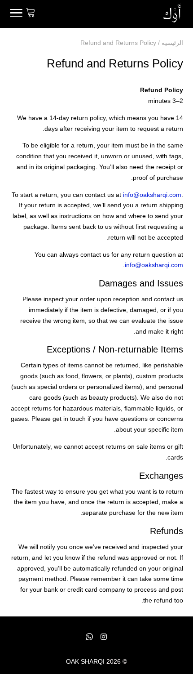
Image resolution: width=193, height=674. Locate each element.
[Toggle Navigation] (16, 14)
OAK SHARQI (85, 661)
